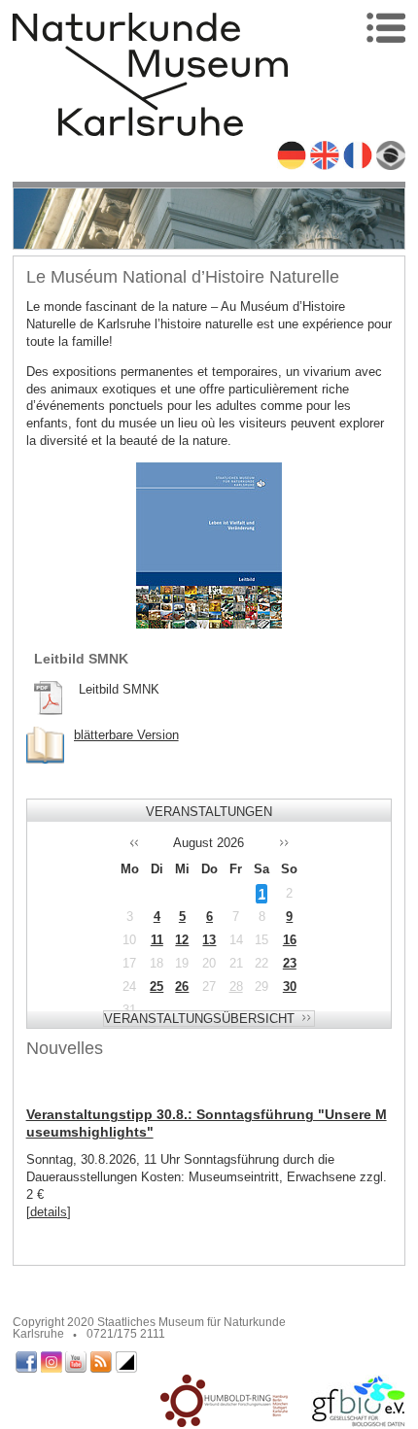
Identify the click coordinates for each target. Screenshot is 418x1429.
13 (209, 940)
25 (156, 986)
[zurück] (125, 842)
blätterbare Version (126, 735)
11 (157, 940)
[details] (48, 1212)
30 (289, 986)
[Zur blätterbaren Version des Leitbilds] (45, 745)
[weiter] (292, 842)
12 (182, 940)
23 (289, 963)
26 (182, 986)
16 (289, 940)
